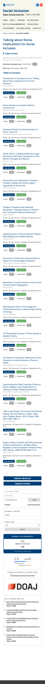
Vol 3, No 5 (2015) (22, 33)
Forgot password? (34, 504)
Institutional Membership (14, 24)
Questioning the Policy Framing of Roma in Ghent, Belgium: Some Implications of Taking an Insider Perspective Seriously (22, 387)
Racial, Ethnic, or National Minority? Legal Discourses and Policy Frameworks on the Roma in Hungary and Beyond (21, 156)
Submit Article (22, 483)
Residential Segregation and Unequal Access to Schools (23, 628)
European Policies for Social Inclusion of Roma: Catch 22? (20, 130)
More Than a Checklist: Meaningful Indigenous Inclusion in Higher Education (22, 603)
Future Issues (33, 20)
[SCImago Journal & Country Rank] (22, 575)
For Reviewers (8, 28)
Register (7, 504)
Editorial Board (23, 28)
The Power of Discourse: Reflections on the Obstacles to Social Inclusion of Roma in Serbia (22, 360)
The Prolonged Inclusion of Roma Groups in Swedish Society (22, 334)
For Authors (32, 24)
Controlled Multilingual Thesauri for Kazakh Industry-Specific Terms (21, 611)
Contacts (37, 28)
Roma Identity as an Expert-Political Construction (18, 106)
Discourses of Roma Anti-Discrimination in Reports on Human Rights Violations (21, 259)
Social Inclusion (16, 11)
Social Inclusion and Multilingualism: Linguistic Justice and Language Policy (22, 619)
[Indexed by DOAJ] (22, 586)
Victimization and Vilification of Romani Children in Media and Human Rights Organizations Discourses (20, 183)
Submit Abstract (22, 478)
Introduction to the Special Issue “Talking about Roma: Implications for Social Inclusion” (21, 81)
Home (5, 20)
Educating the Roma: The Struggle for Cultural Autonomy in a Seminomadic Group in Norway (22, 309)
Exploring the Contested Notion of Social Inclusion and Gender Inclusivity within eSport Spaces (22, 637)
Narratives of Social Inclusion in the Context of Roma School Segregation (22, 283)
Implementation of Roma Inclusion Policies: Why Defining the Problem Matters (22, 235)
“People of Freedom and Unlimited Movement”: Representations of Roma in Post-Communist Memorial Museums (21, 210)
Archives (21, 20)
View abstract (9, 93)
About (12, 20)
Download (21, 93)
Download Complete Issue (12, 64)
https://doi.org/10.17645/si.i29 (17, 68)
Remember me (12, 500)
